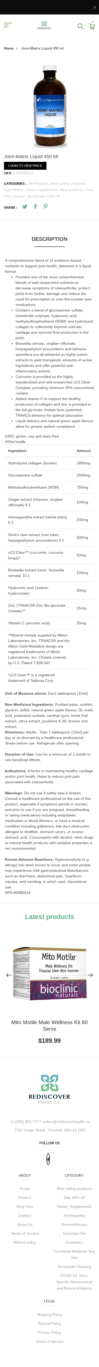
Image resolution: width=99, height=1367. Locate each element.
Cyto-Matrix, (14, 190)
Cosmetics (74, 1242)
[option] (49, 104)
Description (49, 239)
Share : (10, 208)
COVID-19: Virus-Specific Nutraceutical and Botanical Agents (74, 1281)
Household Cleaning (74, 1266)
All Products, (40, 183)
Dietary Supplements (74, 1206)
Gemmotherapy (74, 1224)
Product (24, 1197)
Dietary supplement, (42, 190)
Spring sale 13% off (43, 196)
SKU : (9, 173)
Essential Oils (74, 1233)
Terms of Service (25, 1233)
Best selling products (74, 1188)
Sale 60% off (74, 1197)
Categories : (15, 184)
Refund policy (24, 1242)
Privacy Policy (49, 1332)
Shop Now (24, 1206)
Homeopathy (74, 1215)
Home (8, 48)
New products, (72, 190)
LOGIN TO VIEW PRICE (25, 166)
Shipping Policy (49, 1314)
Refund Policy (49, 1323)
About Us (24, 1224)
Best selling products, (68, 183)
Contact (24, 1215)
